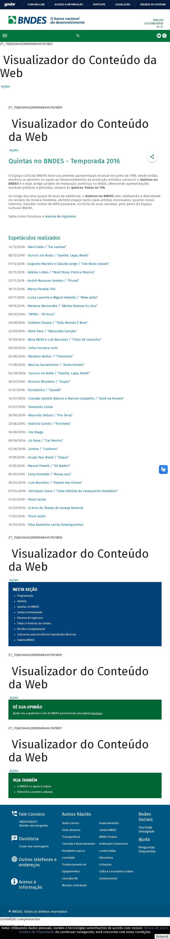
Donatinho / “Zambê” (44, 390)
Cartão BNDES (107, 830)
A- (162, 26)
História (22, 601)
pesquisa (96, 713)
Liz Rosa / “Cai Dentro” (45, 440)
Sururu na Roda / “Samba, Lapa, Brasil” (58, 255)
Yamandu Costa (40, 407)
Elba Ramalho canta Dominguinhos (55, 525)
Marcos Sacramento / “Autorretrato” (56, 365)
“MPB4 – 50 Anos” (41, 314)
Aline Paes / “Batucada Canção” (52, 331)
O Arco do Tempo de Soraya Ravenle (55, 508)
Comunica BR (35, 4)
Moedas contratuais (74, 885)
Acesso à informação (68, 4)
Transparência (71, 836)
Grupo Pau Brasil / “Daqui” (48, 457)
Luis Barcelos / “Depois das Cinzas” (55, 483)
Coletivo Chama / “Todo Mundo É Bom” (58, 323)
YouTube (145, 827)
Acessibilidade (154, 23)
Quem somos (70, 823)
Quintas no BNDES (28, 606)
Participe (99, 4)
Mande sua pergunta (33, 825)
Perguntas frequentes (147, 849)
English (158, 20)
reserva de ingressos (60, 216)
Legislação (122, 4)
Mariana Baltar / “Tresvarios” (50, 356)
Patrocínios (106, 857)
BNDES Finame (108, 836)
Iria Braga (35, 432)
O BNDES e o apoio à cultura (34, 786)
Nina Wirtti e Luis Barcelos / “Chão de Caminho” (64, 339)
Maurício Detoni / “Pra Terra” (50, 415)
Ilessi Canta (37, 499)
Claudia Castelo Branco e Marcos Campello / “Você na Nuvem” (76, 398)
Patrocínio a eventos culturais (35, 791)
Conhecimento (108, 878)
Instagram (147, 831)
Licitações (105, 864)
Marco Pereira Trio (41, 289)
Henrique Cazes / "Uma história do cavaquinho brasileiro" (73, 491)
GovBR (9, 4)
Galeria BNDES (26, 640)
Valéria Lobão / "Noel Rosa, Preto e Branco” (61, 272)
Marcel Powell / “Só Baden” (49, 466)
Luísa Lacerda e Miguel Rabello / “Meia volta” (63, 297)
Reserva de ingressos (30, 617)
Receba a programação (31, 629)
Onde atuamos (71, 830)
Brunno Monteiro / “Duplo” (49, 382)
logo (46, 20)
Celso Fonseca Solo (43, 348)
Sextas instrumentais (29, 612)
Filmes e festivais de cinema (34, 623)
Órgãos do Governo (153, 4)
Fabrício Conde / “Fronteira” (49, 424)
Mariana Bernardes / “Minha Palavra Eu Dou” (63, 306)
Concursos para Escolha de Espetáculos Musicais (46, 634)
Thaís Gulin (37, 516)
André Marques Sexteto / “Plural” (53, 281)
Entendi (162, 936)
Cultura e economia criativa (116, 871)
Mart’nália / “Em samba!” (47, 247)
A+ (159, 26)
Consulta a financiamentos (78, 843)
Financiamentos (109, 823)
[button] (5, 86)
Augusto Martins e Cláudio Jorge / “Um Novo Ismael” (68, 264)
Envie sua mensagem (34, 846)
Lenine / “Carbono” (43, 449)
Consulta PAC (70, 878)
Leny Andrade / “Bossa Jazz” (50, 474)
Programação (25, 595)
